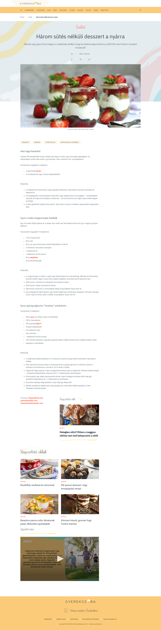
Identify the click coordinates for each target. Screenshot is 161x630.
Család (30, 17)
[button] (60, 558)
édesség (37, 142)
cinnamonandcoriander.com (31, 403)
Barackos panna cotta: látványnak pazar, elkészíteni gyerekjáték (37, 522)
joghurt (38, 323)
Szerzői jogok (61, 619)
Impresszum (48, 619)
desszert (25, 142)
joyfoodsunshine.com (28, 401)
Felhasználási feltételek (90, 619)
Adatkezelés (74, 619)
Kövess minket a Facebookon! (84, 610)
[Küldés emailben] (80, 59)
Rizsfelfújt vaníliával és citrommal (37, 485)
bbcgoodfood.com (35, 398)
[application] (59, 559)
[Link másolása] (89, 59)
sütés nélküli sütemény (70, 142)
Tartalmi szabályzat (110, 619)
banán (38, 171)
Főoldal (22, 17)
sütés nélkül (50, 142)
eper (32, 317)
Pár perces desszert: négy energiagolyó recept (74, 487)
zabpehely (34, 257)
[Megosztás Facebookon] (72, 59)
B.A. (72, 54)
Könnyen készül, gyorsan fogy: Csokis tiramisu (76, 522)
